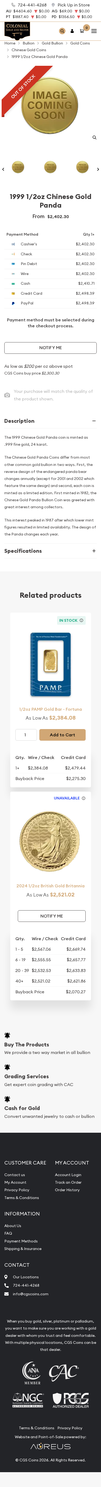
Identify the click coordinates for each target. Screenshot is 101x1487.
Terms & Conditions (21, 1197)
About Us (12, 1225)
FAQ (8, 1233)
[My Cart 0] (83, 31)
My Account (15, 1182)
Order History (67, 1189)
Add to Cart (62, 735)
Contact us (14, 1174)
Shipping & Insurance (22, 1248)
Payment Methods (21, 1241)
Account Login (68, 1174)
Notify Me (50, 348)
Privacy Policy (16, 1189)
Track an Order (68, 1182)
